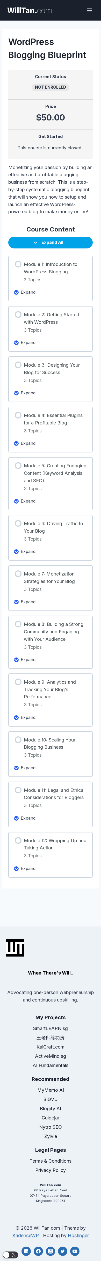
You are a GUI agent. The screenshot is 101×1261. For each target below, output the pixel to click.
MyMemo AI (50, 1090)
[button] (10, 1254)
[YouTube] (75, 1251)
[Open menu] (89, 10)
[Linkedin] (26, 1251)
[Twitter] (62, 1251)
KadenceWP (25, 1235)
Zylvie (50, 1136)
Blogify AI (50, 1108)
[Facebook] (38, 1251)
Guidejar (50, 1117)
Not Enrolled (50, 87)
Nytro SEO (50, 1127)
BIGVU (50, 1099)
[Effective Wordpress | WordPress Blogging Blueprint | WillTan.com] (29, 10)
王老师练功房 (50, 1037)
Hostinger (78, 1235)
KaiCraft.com (50, 1047)
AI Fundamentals (50, 1065)
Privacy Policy (50, 1170)
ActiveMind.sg (50, 1056)
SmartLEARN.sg (50, 1028)
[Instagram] (50, 1251)
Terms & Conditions (50, 1161)
